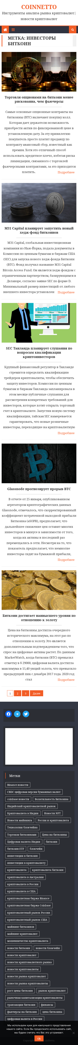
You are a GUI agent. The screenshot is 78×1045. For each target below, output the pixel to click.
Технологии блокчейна (22, 827)
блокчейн (36, 848)
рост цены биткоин (20, 990)
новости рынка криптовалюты (27, 983)
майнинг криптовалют (22, 934)
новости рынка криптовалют (26, 976)
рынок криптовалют (52, 990)
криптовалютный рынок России (28, 912)
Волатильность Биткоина (51, 799)
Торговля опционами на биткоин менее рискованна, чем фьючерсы (39, 99)
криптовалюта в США (21, 891)
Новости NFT (52, 813)
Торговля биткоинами (21, 834)
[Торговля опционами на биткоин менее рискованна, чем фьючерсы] (39, 72)
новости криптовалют (21, 955)
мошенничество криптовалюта (27, 941)
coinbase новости (18, 799)
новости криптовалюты (23, 969)
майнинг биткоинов (20, 926)
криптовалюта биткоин (47, 870)
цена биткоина (52, 1012)
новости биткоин (18, 948)
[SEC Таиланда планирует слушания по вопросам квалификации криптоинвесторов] (39, 323)
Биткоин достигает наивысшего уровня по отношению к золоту (39, 618)
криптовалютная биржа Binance (28, 898)
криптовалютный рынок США (27, 919)
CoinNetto (39, 7)
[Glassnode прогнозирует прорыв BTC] (39, 463)
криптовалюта (16, 870)
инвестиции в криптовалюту (26, 863)
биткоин (51, 841)
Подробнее (66, 172)
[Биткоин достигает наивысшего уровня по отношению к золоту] (39, 590)
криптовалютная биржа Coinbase (29, 905)
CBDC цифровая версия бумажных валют (34, 792)
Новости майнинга (19, 820)
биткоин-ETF (15, 848)
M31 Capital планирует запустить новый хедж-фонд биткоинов (39, 230)
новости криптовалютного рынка (29, 962)
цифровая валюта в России (24, 1019)
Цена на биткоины (54, 834)
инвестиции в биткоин (22, 856)
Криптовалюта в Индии (22, 813)
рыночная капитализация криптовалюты (35, 997)
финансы (47, 1004)
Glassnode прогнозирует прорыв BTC (39, 489)
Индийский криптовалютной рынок (31, 806)
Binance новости (17, 785)
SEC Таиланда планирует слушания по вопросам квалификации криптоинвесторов (39, 352)
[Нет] (73, 1033)
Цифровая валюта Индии (23, 841)
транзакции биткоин (21, 1004)
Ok (39, 1038)
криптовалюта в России (22, 884)
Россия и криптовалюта (53, 820)
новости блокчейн (48, 948)
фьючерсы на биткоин (22, 1012)
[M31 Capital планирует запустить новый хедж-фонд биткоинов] (39, 203)
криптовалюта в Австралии (25, 877)
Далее (36, 693)
